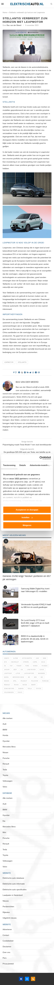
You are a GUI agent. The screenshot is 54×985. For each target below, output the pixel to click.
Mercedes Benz (18, 677)
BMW (44, 658)
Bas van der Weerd (14, 25)
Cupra (35, 662)
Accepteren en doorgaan (27, 509)
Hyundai (44, 665)
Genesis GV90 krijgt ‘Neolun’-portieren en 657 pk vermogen (27, 578)
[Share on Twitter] (22, 372)
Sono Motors (9, 688)
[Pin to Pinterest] (25, 372)
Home (5, 12)
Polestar (34, 681)
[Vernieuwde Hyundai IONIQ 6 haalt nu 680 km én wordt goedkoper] (10, 608)
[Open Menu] (2, 4)
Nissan (6, 681)
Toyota (38, 688)
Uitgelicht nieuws (10, 918)
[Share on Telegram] (36, 372)
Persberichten (8, 906)
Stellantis (22, 362)
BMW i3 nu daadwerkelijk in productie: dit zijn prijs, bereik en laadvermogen (34, 639)
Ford (27, 665)
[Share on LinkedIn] (27, 372)
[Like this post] (16, 372)
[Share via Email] (39, 372)
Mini (35, 677)
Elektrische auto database (13, 878)
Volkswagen (9, 692)
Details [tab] (22, 465)
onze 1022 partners (18, 478)
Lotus (18, 673)
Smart (33, 684)
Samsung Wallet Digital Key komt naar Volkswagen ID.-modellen (35, 589)
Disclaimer (7, 946)
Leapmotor (8, 362)
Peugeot (24, 681)
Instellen (25, 517)
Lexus (41, 669)
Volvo (20, 692)
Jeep (15, 669)
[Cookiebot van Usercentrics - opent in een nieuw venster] (39, 458)
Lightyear (8, 673)
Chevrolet (15, 662)
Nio (42, 677)
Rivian (16, 684)
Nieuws (6, 901)
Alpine (15, 658)
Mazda (6, 677)
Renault (7, 684)
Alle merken (7, 718)
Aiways (6, 658)
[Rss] (33, 979)
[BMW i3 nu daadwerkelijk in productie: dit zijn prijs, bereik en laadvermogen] (10, 640)
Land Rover (31, 669)
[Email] (27, 979)
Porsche (45, 681)
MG (29, 677)
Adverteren (7, 929)
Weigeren (27, 525)
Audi (37, 658)
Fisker (19, 665)
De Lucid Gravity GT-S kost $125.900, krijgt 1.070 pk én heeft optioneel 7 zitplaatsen (35, 623)
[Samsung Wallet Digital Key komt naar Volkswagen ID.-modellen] (10, 592)
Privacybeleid (8, 964)
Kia (22, 669)
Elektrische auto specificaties (14, 889)
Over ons (6, 952)
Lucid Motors (29, 673)
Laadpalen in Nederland (13, 895)
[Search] (51, 4)
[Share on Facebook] (19, 372)
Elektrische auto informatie (14, 884)
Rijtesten (6, 912)
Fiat (11, 665)
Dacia (43, 662)
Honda (35, 665)
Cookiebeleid (8, 941)
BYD (5, 662)
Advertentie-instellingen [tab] (41, 465)
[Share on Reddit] (30, 372)
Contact (6, 935)
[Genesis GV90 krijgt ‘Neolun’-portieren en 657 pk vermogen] (27, 557)
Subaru (21, 688)
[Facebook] (21, 979)
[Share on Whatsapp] (33, 372)
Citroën (26, 662)
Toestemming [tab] (9, 465)
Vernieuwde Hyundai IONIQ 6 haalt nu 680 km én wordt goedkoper (36, 605)
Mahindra (41, 673)
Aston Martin (27, 658)
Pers (4, 958)
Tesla (30, 688)
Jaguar (6, 669)
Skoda (24, 684)
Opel (15, 681)
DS (5, 665)
